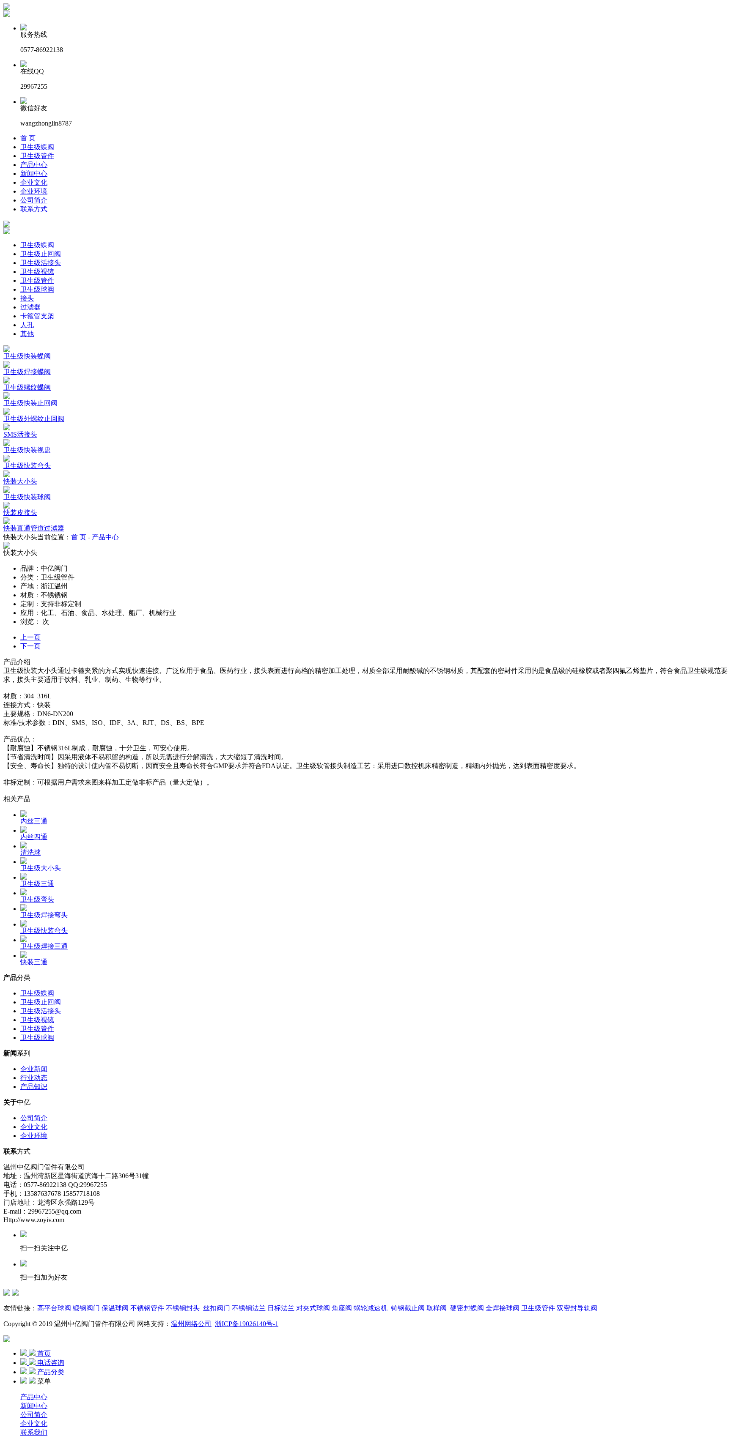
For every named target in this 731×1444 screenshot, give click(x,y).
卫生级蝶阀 (37, 146)
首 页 (28, 138)
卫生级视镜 (37, 271)
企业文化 (33, 182)
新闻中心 (33, 173)
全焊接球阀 (502, 1308)
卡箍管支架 (37, 316)
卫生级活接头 (40, 262)
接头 (27, 298)
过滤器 (30, 307)
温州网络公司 (191, 1323)
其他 (27, 333)
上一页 (30, 637)
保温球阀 (115, 1308)
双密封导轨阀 (576, 1308)
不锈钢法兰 (249, 1308)
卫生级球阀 (37, 289)
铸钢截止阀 (408, 1308)
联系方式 (33, 209)
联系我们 (33, 1432)
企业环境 (33, 191)
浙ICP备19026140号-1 (246, 1323)
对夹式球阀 (313, 1308)
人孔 (27, 324)
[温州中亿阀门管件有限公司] (6, 7)
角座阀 (342, 1308)
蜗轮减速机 (370, 1308)
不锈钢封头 (183, 1308)
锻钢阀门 (86, 1308)
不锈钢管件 (147, 1308)
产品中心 (33, 164)
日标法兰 (280, 1308)
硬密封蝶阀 (467, 1308)
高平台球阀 (54, 1308)
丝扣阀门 (216, 1308)
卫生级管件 (37, 155)
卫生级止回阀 (40, 253)
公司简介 (33, 200)
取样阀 (436, 1308)
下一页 (30, 646)
